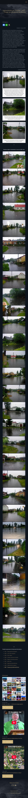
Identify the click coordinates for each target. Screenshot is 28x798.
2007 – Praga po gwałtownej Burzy (11, 667)
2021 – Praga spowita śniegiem (10, 651)
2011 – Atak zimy (7, 661)
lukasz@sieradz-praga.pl (16, 793)
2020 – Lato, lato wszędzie (9, 653)
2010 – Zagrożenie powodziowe (10, 663)
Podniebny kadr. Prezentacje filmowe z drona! (11, 772)
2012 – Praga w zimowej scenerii (11, 659)
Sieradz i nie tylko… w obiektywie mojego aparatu (12, 704)
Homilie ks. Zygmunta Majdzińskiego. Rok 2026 (12, 738)
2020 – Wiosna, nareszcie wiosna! (11, 657)
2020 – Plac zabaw (8, 655)
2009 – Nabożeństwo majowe (10, 665)
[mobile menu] (26, 2)
